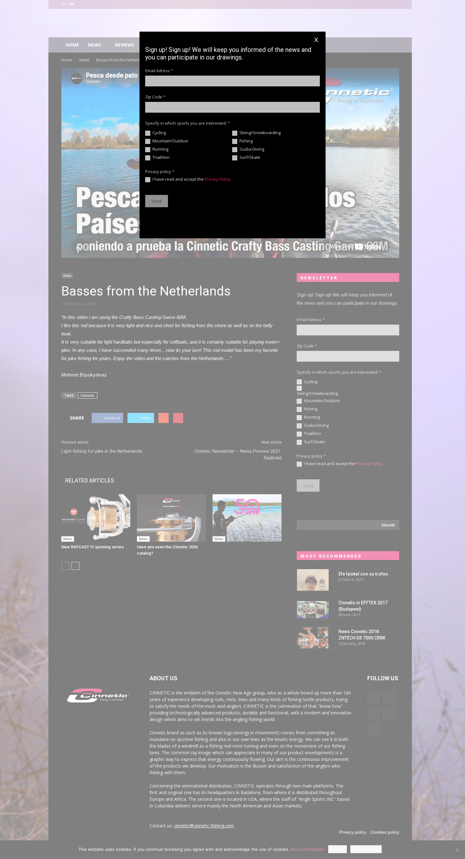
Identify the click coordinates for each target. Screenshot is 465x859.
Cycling (159, 132)
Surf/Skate (249, 157)
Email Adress (159, 70)
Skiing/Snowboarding (260, 132)
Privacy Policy (218, 179)
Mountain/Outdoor (170, 141)
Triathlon (161, 157)
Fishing (246, 141)
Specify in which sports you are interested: (187, 123)
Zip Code (155, 97)
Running (160, 149)
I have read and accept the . (192, 179)
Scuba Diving (251, 149)
